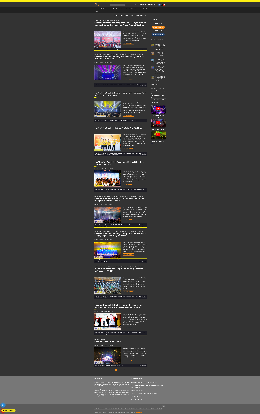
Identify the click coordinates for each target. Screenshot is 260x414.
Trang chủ (96, 8)
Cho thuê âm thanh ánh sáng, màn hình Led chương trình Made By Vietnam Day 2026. (160, 47)
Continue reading (128, 43)
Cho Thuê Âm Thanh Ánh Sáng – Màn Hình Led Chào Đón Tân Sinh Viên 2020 (119, 163)
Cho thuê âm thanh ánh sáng (101, 226)
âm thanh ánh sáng (99, 154)
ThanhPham (110, 28)
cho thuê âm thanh (114, 154)
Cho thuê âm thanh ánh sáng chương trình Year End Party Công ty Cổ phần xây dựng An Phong (120, 234)
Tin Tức (160, 8)
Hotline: (136, 396)
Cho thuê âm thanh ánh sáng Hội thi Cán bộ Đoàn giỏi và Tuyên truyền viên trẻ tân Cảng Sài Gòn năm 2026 (160, 70)
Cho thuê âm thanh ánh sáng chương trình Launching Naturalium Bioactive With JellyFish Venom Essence (118, 306)
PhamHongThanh (139, 412)
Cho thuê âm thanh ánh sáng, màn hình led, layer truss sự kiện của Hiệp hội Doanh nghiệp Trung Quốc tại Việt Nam (120, 23)
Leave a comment (142, 49)
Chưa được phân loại (134, 54)
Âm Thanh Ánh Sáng (99, 20)
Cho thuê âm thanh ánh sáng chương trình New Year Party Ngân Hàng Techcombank (120, 94)
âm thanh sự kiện (106, 154)
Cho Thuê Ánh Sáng (123, 8)
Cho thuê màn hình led (137, 189)
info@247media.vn (139, 400)
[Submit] (123, 5)
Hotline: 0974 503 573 (8, 410)
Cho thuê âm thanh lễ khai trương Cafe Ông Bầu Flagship (119, 128)
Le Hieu (109, 99)
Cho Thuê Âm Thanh (114, 8)
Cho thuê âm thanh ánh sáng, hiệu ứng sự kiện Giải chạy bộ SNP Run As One (160, 61)
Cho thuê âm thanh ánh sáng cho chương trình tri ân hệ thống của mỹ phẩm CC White (119, 199)
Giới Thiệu (102, 8)
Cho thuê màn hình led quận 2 (107, 341)
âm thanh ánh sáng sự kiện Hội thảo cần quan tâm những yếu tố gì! (160, 78)
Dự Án (106, 8)
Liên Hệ (96, 11)
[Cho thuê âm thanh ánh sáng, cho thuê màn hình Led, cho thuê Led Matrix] (101, 4)
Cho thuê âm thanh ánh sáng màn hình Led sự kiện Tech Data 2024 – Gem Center (119, 57)
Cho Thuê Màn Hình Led (134, 8)
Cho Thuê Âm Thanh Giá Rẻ (110, 54)
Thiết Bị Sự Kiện (143, 8)
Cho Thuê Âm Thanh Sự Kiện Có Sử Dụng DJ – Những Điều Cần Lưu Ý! (160, 54)
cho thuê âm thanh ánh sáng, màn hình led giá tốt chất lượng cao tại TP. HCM (118, 270)
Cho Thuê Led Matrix (152, 8)
